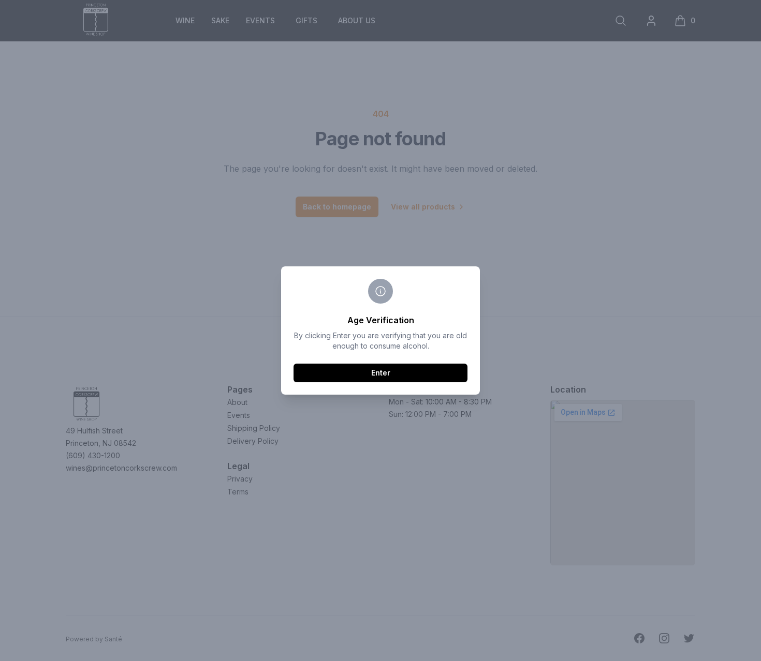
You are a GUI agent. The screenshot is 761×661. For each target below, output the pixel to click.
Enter (380, 372)
